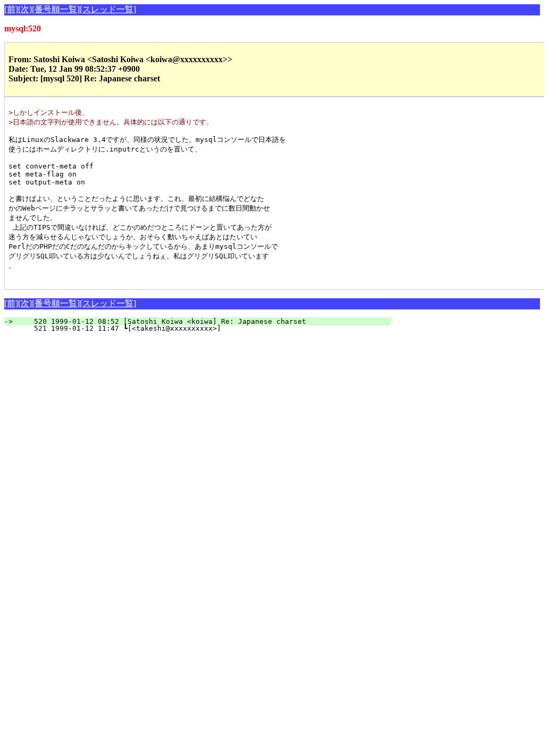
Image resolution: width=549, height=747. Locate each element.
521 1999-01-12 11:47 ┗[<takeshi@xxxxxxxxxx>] (202, 328)
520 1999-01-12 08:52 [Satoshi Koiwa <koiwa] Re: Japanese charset (204, 321)
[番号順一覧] (56, 9)
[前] (11, 9)
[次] (25, 9)
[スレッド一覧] (108, 9)
